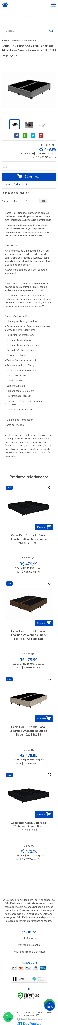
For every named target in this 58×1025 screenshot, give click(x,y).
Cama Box (15, 40)
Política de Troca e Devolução (29, 951)
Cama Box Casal (29, 40)
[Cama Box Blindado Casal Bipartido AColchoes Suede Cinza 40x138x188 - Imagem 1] (14, 124)
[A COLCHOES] (29, 16)
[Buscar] (51, 30)
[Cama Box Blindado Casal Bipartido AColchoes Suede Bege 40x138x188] (28, 722)
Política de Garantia (29, 945)
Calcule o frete (11, 201)
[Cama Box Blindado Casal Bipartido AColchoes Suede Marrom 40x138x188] (28, 626)
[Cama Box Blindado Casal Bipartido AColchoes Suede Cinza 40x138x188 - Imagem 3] (41, 124)
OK (43, 200)
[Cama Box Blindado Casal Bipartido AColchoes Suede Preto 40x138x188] (28, 530)
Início (6, 40)
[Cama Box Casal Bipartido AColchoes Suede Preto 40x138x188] (28, 817)
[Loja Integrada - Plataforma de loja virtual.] (29, 1019)
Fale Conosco (29, 938)
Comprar (32, 176)
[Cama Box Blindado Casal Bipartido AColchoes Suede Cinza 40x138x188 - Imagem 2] (28, 124)
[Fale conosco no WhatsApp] (8, 1017)
